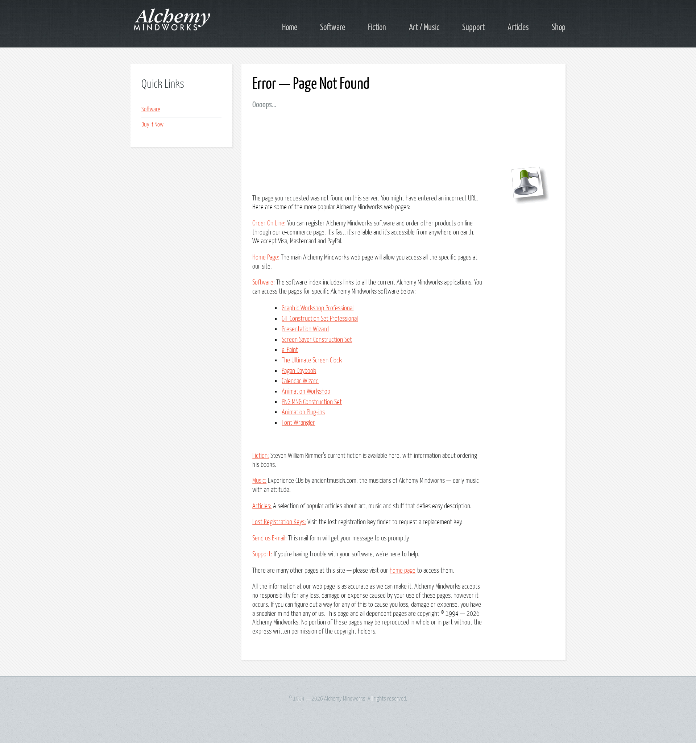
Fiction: (260, 455)
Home (289, 27)
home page (402, 570)
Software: (263, 282)
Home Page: (265, 257)
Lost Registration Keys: (279, 522)
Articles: (262, 506)
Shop (559, 27)
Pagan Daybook (299, 371)
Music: (259, 480)
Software (332, 27)
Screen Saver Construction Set (317, 339)
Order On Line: (269, 223)
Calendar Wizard (300, 381)
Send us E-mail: (269, 538)
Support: (262, 554)
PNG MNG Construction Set (312, 402)
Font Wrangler (298, 422)
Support (473, 27)
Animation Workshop (306, 391)
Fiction (377, 27)
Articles (518, 27)
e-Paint (290, 349)
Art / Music (424, 27)
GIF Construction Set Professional (320, 318)
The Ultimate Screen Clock (312, 360)
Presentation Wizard (305, 329)
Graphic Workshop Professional (317, 308)
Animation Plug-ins (303, 412)
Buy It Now (152, 125)
